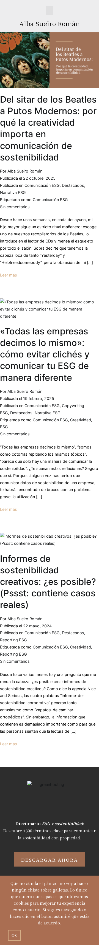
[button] (49, 10)
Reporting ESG (13, 639)
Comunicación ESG (42, 185)
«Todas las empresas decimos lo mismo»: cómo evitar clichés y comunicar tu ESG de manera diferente (44, 354)
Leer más (8, 275)
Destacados (73, 185)
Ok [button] (14, 935)
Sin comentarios (15, 206)
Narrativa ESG (13, 192)
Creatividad (80, 420)
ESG (4, 426)
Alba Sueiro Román (49, 23)
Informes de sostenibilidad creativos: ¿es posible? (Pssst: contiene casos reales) (48, 581)
